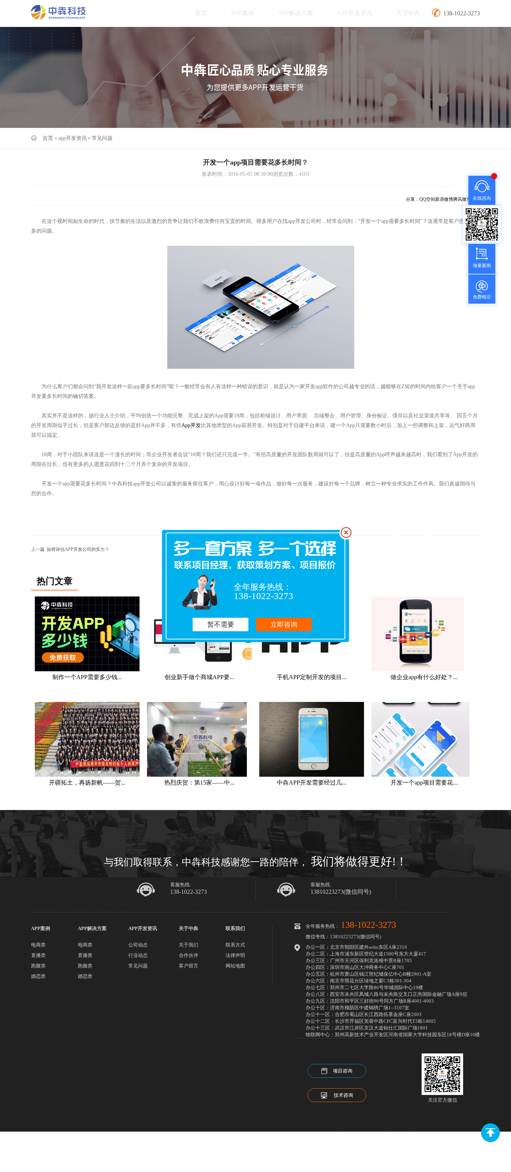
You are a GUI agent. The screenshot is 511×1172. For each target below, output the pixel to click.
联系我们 (235, 928)
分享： (412, 199)
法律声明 (235, 955)
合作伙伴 (188, 955)
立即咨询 (283, 624)
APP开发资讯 (354, 13)
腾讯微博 (462, 199)
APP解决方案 (295, 13)
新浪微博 (444, 199)
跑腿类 (38, 966)
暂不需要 (220, 624)
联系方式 (235, 945)
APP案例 (242, 13)
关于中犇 (408, 13)
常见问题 (102, 138)
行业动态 (138, 955)
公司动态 (138, 945)
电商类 (38, 945)
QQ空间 (427, 199)
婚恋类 (38, 976)
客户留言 (188, 966)
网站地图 (235, 966)
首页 (201, 13)
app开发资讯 (72, 138)
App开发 (191, 425)
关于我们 (188, 945)
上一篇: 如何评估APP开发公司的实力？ (70, 549)
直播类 (38, 955)
